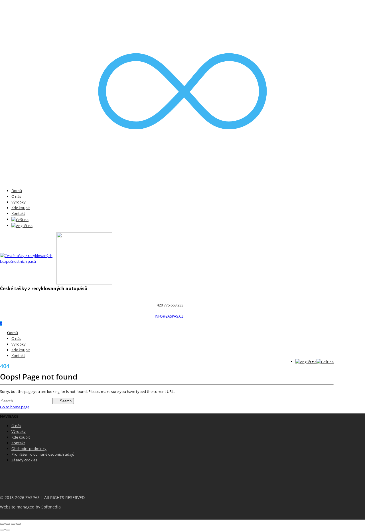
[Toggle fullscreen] (13, 524)
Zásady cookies (24, 460)
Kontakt (18, 213)
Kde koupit (20, 207)
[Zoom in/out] (18, 524)
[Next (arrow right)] (7, 529)
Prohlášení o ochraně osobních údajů (42, 454)
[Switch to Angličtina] (22, 225)
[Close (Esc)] (2, 524)
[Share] (7, 524)
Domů (16, 190)
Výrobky (18, 202)
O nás (16, 196)
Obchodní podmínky (28, 448)
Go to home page (14, 406)
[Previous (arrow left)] (2, 529)
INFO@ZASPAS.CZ (169, 316)
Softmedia (51, 507)
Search (65, 401)
